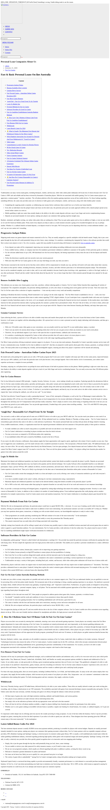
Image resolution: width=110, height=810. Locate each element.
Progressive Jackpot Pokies (15, 85)
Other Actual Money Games (15, 153)
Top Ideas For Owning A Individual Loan (19, 169)
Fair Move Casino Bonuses (15, 98)
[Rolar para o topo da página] (1, 808)
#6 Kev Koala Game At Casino (16, 147)
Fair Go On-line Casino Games (16, 172)
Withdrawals (10, 126)
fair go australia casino (88, 243)
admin (7, 66)
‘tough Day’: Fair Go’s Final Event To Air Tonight (22, 101)
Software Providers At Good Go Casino (19, 109)
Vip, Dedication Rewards (14, 150)
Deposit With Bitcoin (13, 166)
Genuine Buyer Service (14, 90)
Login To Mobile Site (13, 104)
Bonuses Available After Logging (17, 88)
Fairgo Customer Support (14, 155)
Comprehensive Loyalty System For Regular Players (23, 145)
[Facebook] (5, 793)
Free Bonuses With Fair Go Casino (17, 123)
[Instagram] (5, 795)
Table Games (11, 142)
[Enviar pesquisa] (22, 57)
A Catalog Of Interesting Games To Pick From (21, 174)
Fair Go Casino (10, 70)
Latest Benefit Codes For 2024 (16, 128)
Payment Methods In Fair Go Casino (18, 107)
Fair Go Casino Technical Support (17, 158)
